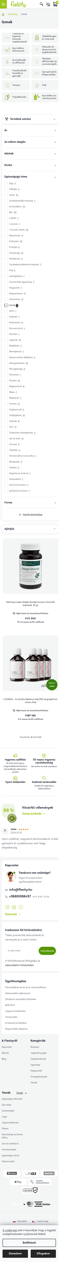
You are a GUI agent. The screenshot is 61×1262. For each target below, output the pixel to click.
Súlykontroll (16, 409)
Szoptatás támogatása (22, 433)
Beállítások (29, 1242)
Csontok (14, 224)
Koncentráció (17, 328)
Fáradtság (16, 253)
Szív (12, 427)
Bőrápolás (15, 462)
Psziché (14, 380)
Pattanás (15, 375)
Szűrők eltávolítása (32, 514)
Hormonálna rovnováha (22, 456)
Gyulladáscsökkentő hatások (25, 264)
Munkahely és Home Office (12, 1136)
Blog (4, 1059)
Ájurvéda (6, 1105)
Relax (13, 392)
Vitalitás (14, 450)
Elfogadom (43, 1253)
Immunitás (16, 299)
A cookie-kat (10, 1230)
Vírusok (14, 444)
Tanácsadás (11, 1017)
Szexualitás (16, 479)
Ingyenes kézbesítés (15, 1011)
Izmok (13, 305)
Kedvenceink (8, 1161)
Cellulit (13, 218)
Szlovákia (22, 1221)
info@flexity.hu (20, 890)
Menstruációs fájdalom (22, 357)
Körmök (14, 334)
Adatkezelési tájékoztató (17, 993)
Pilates (5, 1128)
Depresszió (16, 235)
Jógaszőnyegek (38, 1053)
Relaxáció (15, 398)
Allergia (14, 189)
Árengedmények (38, 1077)
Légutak (15, 340)
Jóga (4, 1117)
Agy (12, 183)
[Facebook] (7, 907)
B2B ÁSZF (10, 1005)
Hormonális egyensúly (21, 282)
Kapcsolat (11, 914)
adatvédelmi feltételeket (19, 965)
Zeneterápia (8, 1111)
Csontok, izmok (18, 230)
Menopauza (16, 351)
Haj (12, 270)
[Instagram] (14, 907)
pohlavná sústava (19, 491)
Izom (12, 311)
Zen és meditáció (10, 1144)
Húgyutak (15, 288)
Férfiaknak (16, 259)
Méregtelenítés (18, 363)
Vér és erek (16, 438)
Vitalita (14, 467)
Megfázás (15, 346)
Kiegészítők (36, 1071)
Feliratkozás (47, 950)
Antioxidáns (17, 206)
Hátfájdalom (16, 276)
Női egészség (17, 369)
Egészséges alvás (10, 1155)
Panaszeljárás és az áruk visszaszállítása (25, 987)
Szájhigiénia (17, 415)
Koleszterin (16, 322)
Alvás (13, 195)
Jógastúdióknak (10, 1122)
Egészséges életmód (12, 1099)
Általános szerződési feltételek (20, 999)
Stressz (14, 404)
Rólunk (5, 1053)
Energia (14, 247)
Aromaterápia (9, 1149)
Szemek (14, 421)
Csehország (42, 1221)
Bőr (12, 212)
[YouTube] (21, 907)
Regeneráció (16, 386)
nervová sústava (18, 485)
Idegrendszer (17, 293)
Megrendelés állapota (16, 1029)
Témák (33, 1082)
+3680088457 (20, 896)
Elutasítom (15, 1253)
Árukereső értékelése (15, 1023)
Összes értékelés (32, 813)
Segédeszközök (38, 1059)
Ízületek (14, 317)
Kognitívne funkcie (19, 473)
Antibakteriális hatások (22, 201)
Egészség (35, 1065)
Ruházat (34, 1047)
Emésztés (15, 241)
